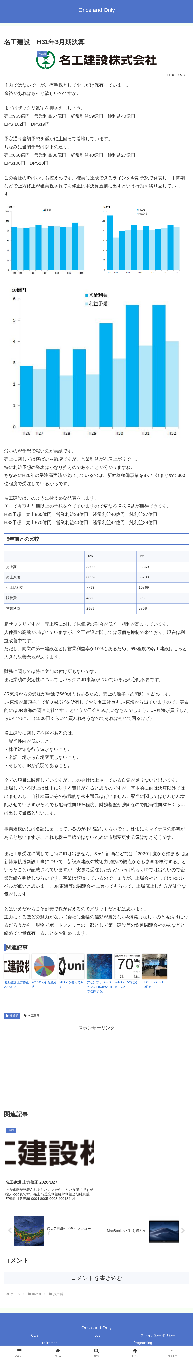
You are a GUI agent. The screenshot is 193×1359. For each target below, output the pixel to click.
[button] (178, 916)
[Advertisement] (96, 1067)
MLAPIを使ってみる (71, 985)
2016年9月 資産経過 (44, 985)
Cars (35, 1335)
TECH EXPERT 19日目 (152, 985)
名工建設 (34, 1015)
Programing (142, 1343)
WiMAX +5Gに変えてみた (126, 985)
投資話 (14, 1015)
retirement (50, 1343)
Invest (96, 1335)
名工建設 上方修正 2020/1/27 (16, 985)
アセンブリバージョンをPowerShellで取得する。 (99, 987)
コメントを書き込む (96, 1278)
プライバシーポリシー (158, 1335)
